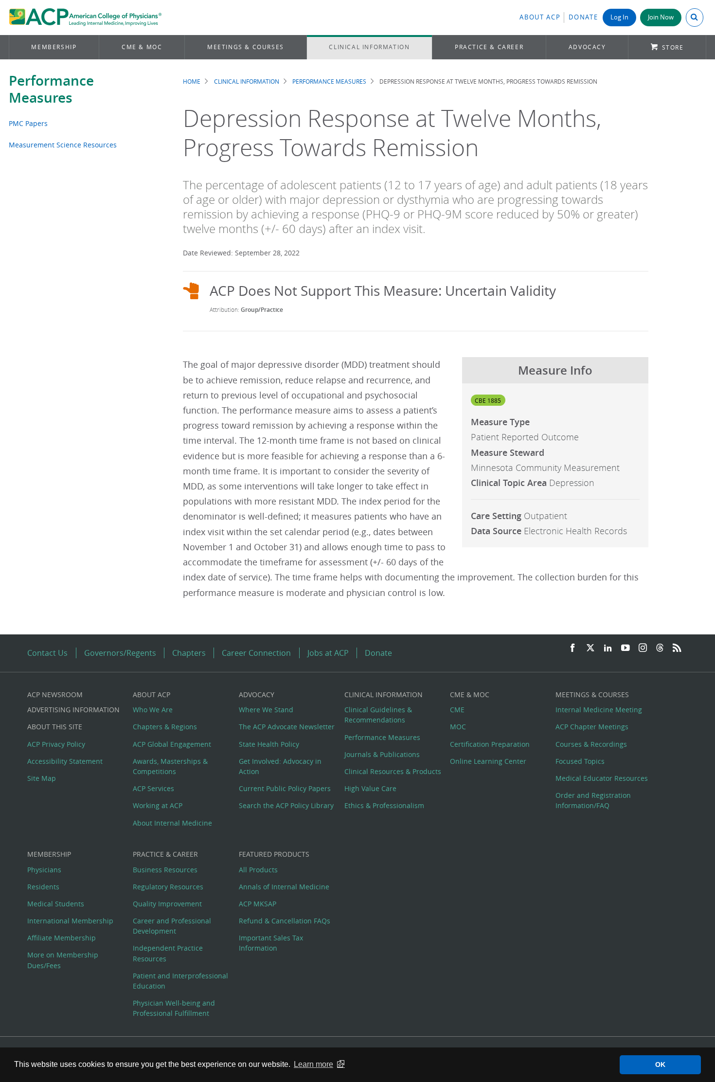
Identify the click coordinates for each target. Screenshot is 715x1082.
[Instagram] (643, 648)
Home (191, 81)
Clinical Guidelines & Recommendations (378, 714)
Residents (43, 886)
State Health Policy (269, 744)
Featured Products (274, 854)
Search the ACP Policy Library (286, 805)
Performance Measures (51, 89)
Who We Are (153, 709)
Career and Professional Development (172, 926)
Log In (619, 17)
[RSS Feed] (677, 648)
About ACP (539, 17)
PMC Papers (28, 123)
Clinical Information (369, 47)
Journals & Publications (382, 754)
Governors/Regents (120, 653)
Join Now (661, 17)
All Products (258, 869)
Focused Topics (580, 761)
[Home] (85, 17)
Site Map (41, 778)
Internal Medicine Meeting (598, 709)
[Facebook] (572, 648)
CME (457, 709)
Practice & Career (489, 47)
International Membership (70, 920)
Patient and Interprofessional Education (180, 981)
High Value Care (370, 788)
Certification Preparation (490, 744)
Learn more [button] (313, 1064)
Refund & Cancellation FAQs (284, 920)
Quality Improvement (167, 903)
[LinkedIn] (608, 648)
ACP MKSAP (257, 903)
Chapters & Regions (165, 726)
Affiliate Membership (61, 937)
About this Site (54, 726)
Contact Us (47, 653)
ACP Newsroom (55, 694)
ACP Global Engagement (172, 744)
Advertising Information (73, 709)
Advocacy (587, 47)
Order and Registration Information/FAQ (593, 800)
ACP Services (153, 788)
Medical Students (55, 903)
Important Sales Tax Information (271, 943)
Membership (53, 47)
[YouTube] (625, 648)
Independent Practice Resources (168, 953)
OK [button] (660, 1064)
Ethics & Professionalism (384, 805)
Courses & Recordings (591, 744)
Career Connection (256, 653)
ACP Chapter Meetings (591, 726)
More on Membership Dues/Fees (62, 960)
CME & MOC (142, 47)
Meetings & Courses (245, 47)
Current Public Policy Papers (285, 788)
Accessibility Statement (65, 761)
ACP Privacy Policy (56, 744)
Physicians (44, 869)
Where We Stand (266, 709)
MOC (458, 726)
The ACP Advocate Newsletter (287, 726)
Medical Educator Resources (601, 778)
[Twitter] (590, 648)
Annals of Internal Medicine (284, 886)
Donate (583, 17)
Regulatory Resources (168, 886)
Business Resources (165, 869)
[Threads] (659, 648)
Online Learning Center (488, 761)
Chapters (189, 653)
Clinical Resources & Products (392, 771)
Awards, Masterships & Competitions (170, 766)
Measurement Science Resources (63, 144)
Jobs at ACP (328, 653)
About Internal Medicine (172, 823)
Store (673, 47)
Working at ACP (157, 805)
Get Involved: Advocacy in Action (280, 766)
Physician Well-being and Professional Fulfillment (174, 1008)
